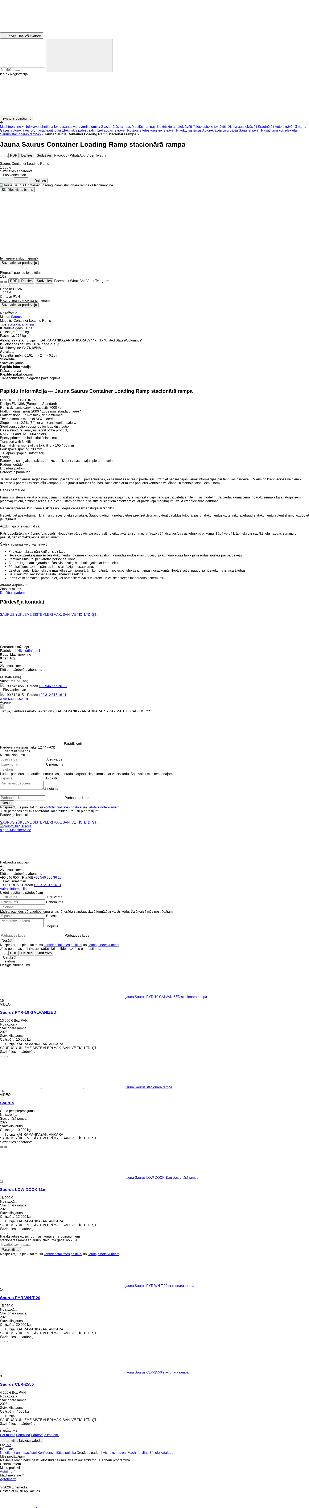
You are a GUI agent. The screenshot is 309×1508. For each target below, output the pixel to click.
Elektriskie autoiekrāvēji (174, 126)
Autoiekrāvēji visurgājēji (220, 130)
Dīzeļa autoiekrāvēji (242, 126)
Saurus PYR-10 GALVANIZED (28, 1012)
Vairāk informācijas (14, 889)
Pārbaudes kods (77, 798)
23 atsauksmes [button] (11, 666)
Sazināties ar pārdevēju (19, 263)
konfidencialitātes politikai (63, 807)
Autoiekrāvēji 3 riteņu (290, 126)
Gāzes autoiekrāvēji (15, 130)
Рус (8, 1445)
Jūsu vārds (54, 759)
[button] (154, 96)
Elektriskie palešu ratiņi (79, 130)
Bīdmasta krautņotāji (45, 130)
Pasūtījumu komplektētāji (279, 130)
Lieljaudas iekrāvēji (111, 130)
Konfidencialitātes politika (57, 1452)
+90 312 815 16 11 (52, 695)
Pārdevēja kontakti (45, 1435)
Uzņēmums (54, 764)
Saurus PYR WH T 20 (20, 1298)
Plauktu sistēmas (189, 130)
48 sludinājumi (29, 650)
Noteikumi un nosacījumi (18, 1452)
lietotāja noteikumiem (103, 807)
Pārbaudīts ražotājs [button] (15, 647)
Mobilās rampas (144, 126)
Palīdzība (23, 1435)
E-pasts (51, 778)
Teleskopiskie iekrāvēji (210, 126)
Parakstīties (10, 1249)
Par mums (7, 1435)
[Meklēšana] (79, 55)
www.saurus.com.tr (14, 698)
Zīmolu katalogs (161, 1452)
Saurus (16, 317)
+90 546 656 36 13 (53, 686)
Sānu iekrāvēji (249, 130)
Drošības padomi (12, 592)
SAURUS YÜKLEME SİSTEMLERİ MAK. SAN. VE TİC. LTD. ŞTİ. (49, 614)
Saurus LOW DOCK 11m (23, 1189)
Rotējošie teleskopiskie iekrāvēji (151, 130)
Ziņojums (51, 788)
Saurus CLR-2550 (17, 1384)
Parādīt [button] (33, 686)
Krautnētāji (266, 126)
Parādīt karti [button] (73, 743)
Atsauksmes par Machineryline (126, 1452)
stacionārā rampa (21, 324)
